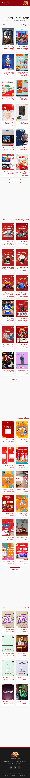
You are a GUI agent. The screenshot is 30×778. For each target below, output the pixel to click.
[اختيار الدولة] (6, 2)
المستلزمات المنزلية (8, 761)
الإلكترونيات (10, 764)
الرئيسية (24, 761)
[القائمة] (2, 2)
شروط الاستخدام (12, 775)
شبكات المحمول (18, 764)
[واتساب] (10, 767)
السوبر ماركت (18, 761)
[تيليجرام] (15, 767)
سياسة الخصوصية (21, 775)
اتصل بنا (6, 775)
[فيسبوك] (19, 767)
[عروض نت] (15, 754)
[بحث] (10, 2)
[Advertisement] (15, 11)
